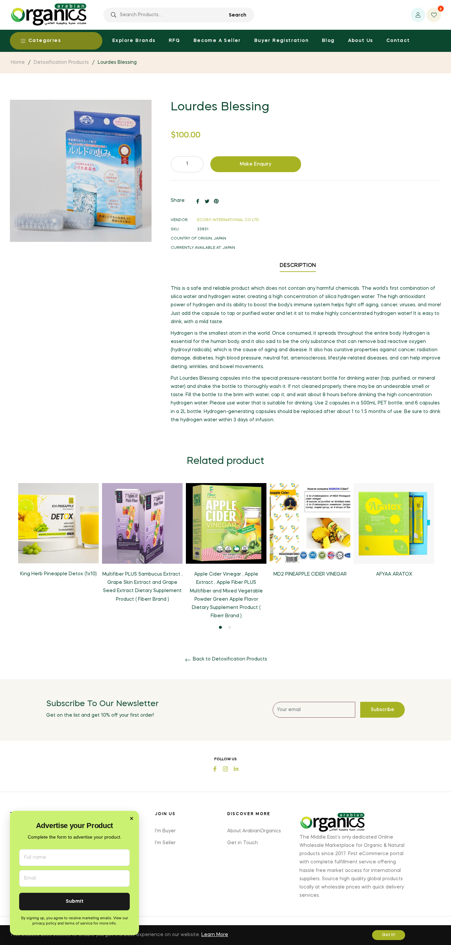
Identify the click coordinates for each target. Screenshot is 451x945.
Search (237, 15)
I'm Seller (165, 843)
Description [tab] (298, 265)
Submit (75, 901)
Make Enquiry (255, 164)
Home (18, 62)
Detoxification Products (61, 62)
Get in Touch (242, 843)
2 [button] (229, 627)
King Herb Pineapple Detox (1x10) (58, 574)
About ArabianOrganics (254, 831)
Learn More (214, 934)
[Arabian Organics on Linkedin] (236, 768)
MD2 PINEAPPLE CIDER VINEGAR (310, 574)
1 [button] (220, 627)
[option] (58, 535)
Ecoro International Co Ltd (228, 220)
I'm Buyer (165, 831)
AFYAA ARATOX (394, 574)
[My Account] (418, 15)
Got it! (388, 935)
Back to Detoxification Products (229, 659)
